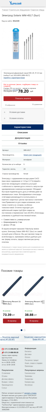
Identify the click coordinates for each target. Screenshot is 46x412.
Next (43, 302)
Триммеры (28, 376)
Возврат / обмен (7, 382)
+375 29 (11, 352)
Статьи (4, 388)
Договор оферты (8, 379)
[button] (4, 3)
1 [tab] (21, 330)
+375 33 (11, 349)
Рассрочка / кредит (32, 360)
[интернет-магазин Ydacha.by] (15, 3)
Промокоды (29, 366)
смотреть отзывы (30, 393)
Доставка (28, 354)
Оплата (27, 357)
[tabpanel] (23, 44)
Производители (7, 385)
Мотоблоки (28, 385)
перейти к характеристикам (14, 78)
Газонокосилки (30, 373)
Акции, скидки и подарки (33, 363)
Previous (3, 302)
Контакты (28, 351)
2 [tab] (24, 330)
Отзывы (4, 376)
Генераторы (29, 379)
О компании (6, 373)
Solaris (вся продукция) (33, 155)
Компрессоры (29, 382)
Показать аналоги (23, 98)
